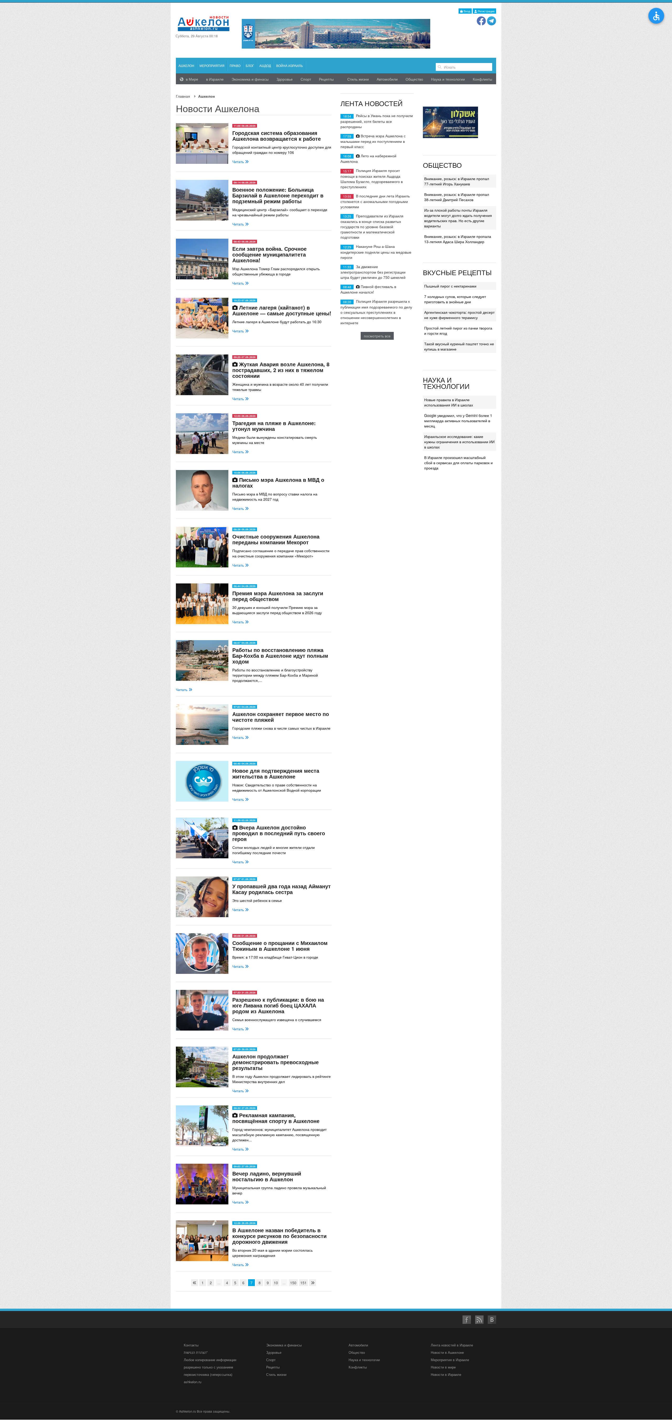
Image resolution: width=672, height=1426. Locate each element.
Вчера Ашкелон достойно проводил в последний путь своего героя (278, 833)
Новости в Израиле (446, 1374)
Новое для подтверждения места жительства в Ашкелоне (275, 773)
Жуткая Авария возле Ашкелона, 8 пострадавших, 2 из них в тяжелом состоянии (280, 369)
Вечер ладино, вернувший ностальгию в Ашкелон (266, 1176)
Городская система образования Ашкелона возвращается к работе (276, 135)
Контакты (191, 1345)
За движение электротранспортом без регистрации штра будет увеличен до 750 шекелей (373, 272)
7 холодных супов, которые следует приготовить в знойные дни (455, 299)
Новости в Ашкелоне (447, 1352)
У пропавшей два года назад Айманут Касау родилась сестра (281, 889)
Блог (250, 65)
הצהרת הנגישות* (196, 1352)
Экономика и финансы (284, 1345)
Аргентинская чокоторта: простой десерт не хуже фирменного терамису (459, 315)
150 (293, 1282)
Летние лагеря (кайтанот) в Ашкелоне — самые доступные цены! (281, 310)
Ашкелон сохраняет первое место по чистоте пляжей (280, 716)
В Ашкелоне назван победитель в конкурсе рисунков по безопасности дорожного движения (279, 1235)
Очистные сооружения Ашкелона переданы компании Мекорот (275, 539)
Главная (183, 96)
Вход (466, 11)
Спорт (306, 79)
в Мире (191, 79)
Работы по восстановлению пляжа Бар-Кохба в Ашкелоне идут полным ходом (280, 655)
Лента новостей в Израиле (452, 1345)
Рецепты (326, 79)
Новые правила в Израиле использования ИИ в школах (448, 402)
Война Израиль (289, 65)
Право (235, 65)
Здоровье (284, 79)
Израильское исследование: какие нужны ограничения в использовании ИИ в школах (459, 442)
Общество (414, 79)
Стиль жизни (358, 79)
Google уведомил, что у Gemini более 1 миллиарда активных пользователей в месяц (458, 421)
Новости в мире (443, 1367)
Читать (238, 161)
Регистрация (486, 11)
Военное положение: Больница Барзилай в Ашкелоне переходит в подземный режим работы (277, 195)
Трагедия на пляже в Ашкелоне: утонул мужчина (274, 425)
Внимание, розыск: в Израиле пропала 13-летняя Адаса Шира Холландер (457, 239)
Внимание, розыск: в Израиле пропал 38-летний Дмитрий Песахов (456, 197)
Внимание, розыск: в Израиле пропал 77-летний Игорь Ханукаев (456, 181)
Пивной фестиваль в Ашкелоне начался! (368, 289)
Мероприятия (212, 65)
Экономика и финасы (250, 79)
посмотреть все (377, 335)
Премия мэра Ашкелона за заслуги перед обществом (277, 596)
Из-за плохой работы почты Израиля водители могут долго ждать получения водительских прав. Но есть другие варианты (458, 217)
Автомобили (387, 79)
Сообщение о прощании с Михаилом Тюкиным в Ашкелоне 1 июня (280, 945)
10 (276, 1282)
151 (303, 1282)
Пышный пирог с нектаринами (450, 286)
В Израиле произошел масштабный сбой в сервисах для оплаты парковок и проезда (458, 463)
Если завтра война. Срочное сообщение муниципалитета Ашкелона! (269, 254)
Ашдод (265, 65)
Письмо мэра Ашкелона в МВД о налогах (278, 482)
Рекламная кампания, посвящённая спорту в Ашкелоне (275, 1118)
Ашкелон (186, 65)
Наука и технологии (448, 79)
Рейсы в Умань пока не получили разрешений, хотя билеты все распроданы (376, 121)
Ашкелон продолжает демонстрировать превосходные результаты (275, 1062)
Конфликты (482, 79)
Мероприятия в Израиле (450, 1359)
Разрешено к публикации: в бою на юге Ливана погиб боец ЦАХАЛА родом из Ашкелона (278, 1005)
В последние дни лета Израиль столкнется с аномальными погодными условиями (375, 201)
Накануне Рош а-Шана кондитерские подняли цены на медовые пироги (375, 252)
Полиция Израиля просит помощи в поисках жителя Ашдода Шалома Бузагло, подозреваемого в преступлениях (371, 178)
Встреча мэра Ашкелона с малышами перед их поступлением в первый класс (373, 141)
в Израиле (215, 79)
